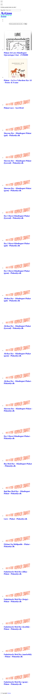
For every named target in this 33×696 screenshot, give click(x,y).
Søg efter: (3, 10)
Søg (26, 23)
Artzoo (9, 693)
